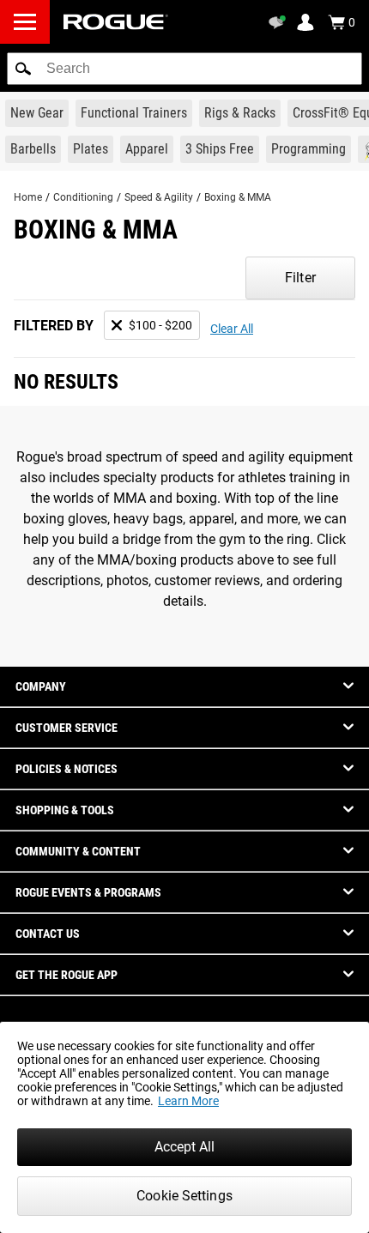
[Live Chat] (279, 22)
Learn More (188, 1101)
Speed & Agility (158, 197)
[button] (23, 68)
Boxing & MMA (237, 197)
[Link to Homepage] (116, 22)
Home (28, 197)
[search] (184, 68)
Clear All (231, 328)
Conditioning (83, 197)
